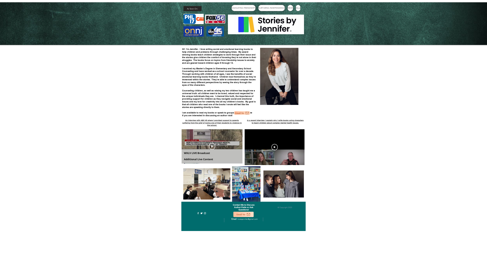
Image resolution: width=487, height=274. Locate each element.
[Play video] (212, 146)
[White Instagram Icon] (205, 213)
